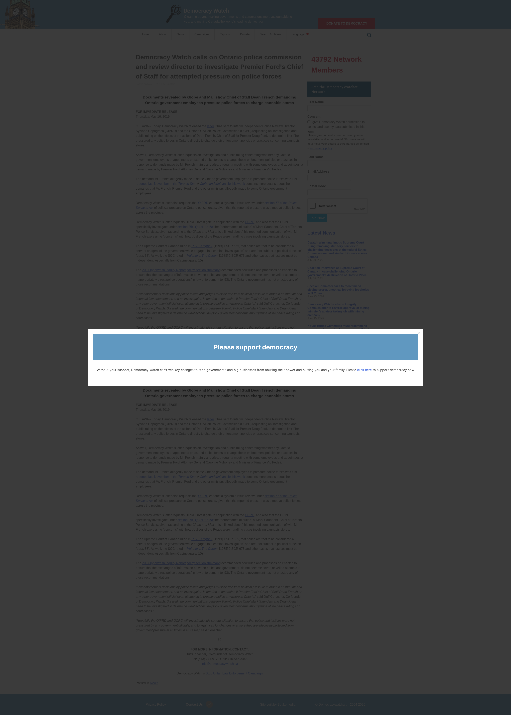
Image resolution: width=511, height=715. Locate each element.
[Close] (418, 333)
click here (364, 370)
